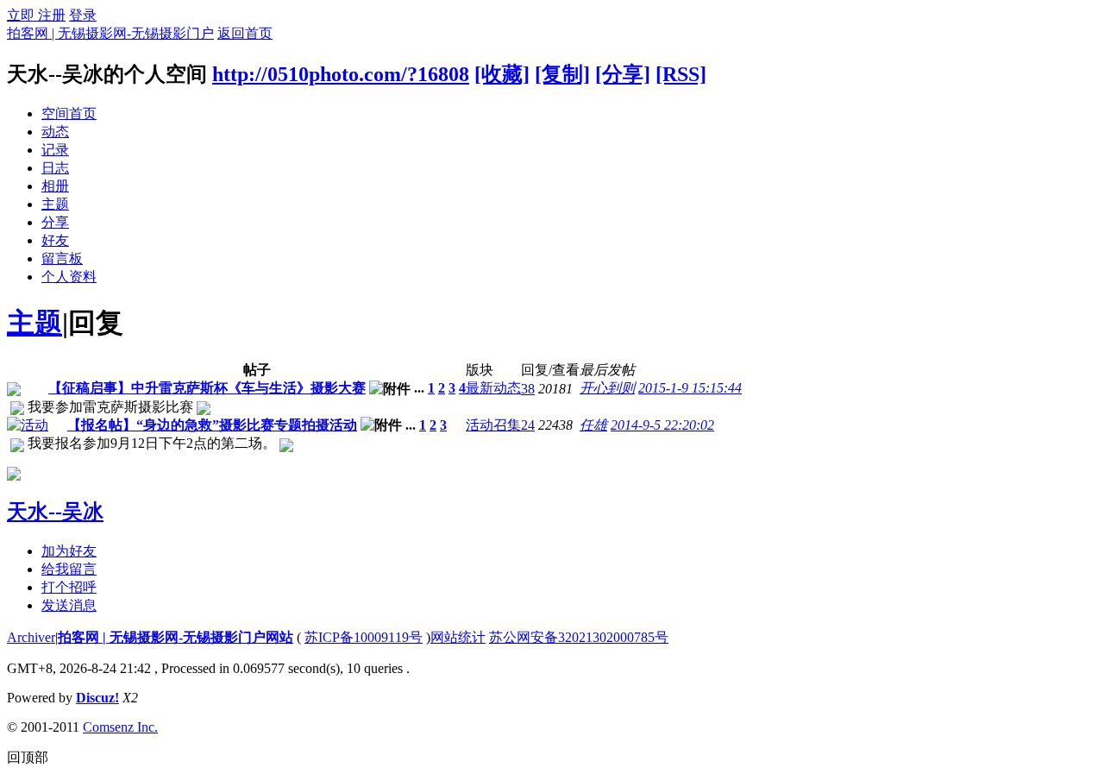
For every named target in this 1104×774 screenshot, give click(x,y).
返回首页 (245, 33)
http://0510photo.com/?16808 (340, 74)
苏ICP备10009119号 (363, 637)
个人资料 (69, 276)
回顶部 (27, 757)
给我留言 (69, 569)
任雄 (593, 425)
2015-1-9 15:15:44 (690, 388)
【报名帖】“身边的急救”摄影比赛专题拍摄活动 (212, 425)
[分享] (622, 74)
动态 (55, 131)
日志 (55, 167)
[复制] (562, 74)
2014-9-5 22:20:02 (662, 425)
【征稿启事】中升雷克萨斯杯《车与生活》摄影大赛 (207, 388)
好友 (55, 240)
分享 (55, 222)
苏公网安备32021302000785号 (578, 637)
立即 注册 (36, 15)
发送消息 (69, 605)
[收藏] (502, 74)
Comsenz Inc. (120, 727)
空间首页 (69, 113)
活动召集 (493, 425)
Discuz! (97, 697)
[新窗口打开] (14, 391)
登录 (83, 15)
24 (528, 425)
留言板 (62, 258)
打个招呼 (69, 587)
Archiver (31, 637)
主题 (55, 204)
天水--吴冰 (55, 511)
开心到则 (607, 388)
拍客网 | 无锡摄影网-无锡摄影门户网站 (175, 637)
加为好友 (69, 551)
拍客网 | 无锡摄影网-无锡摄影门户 (110, 33)
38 (528, 388)
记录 (55, 149)
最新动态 (493, 388)
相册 (55, 186)
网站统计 (458, 637)
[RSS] (681, 74)
